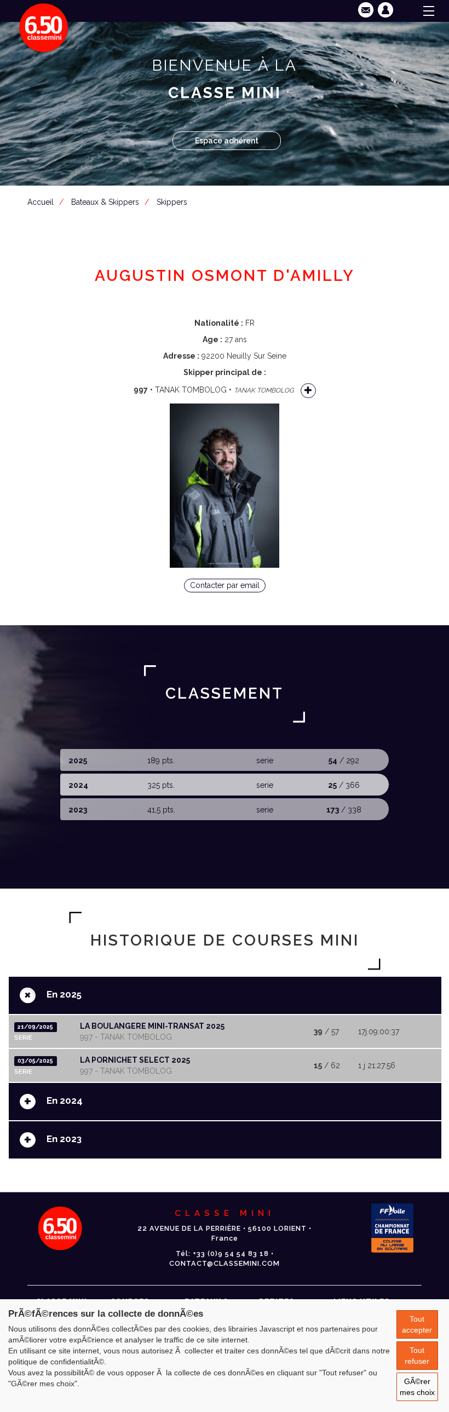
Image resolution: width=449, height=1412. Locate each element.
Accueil (40, 202)
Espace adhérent (226, 140)
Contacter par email (225, 585)
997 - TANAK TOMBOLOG (126, 1037)
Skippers (172, 202)
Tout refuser (417, 1355)
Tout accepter (417, 1324)
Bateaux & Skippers (105, 202)
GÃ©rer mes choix (417, 1387)
